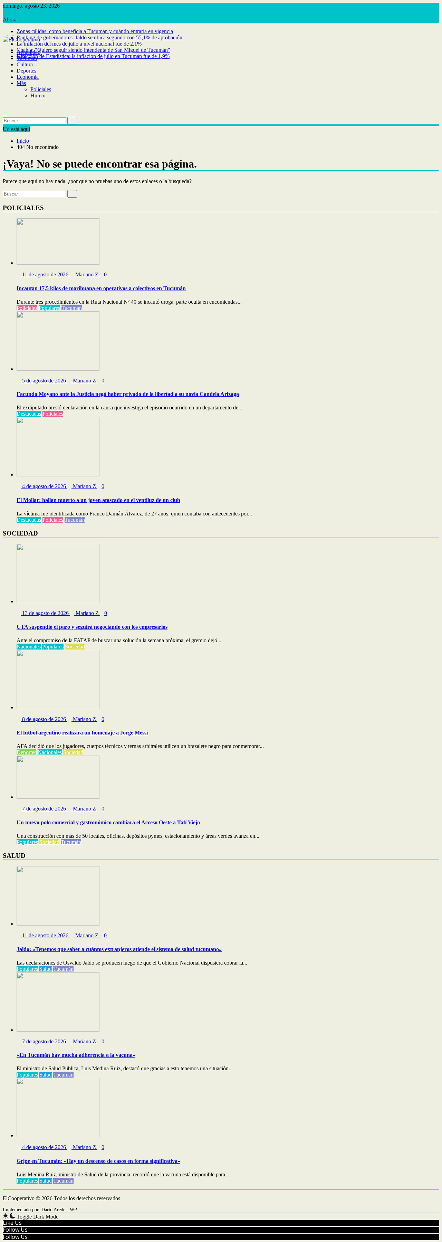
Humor (38, 95)
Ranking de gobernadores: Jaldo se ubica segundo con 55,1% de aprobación (99, 37)
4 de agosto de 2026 (44, 486)
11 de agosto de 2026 (45, 274)
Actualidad (28, 52)
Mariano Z (87, 274)
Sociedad (75, 647)
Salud (45, 969)
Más (21, 83)
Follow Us (15, 1229)
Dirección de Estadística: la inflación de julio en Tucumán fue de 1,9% (93, 56)
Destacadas (29, 414)
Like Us (12, 1222)
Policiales (40, 89)
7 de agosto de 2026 (44, 809)
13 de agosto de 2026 (45, 613)
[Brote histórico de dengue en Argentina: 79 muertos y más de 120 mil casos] (5, 107)
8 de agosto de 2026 (44, 719)
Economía (28, 77)
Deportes (26, 71)
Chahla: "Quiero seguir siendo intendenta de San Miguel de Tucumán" (93, 50)
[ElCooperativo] (5, 46)
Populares (49, 308)
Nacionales (29, 647)
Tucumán (27, 58)
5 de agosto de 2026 (44, 380)
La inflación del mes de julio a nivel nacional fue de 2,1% (79, 44)
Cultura (25, 64)
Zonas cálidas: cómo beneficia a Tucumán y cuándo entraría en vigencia (95, 31)
